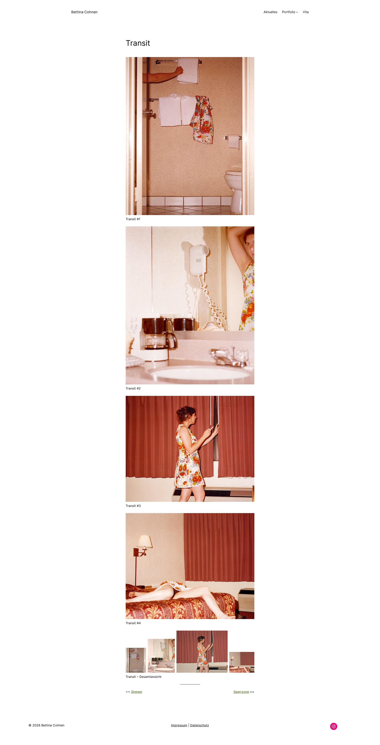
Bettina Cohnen (84, 12)
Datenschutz (199, 725)
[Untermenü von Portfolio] (297, 12)
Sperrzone (241, 692)
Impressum (179, 725)
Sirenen (136, 692)
